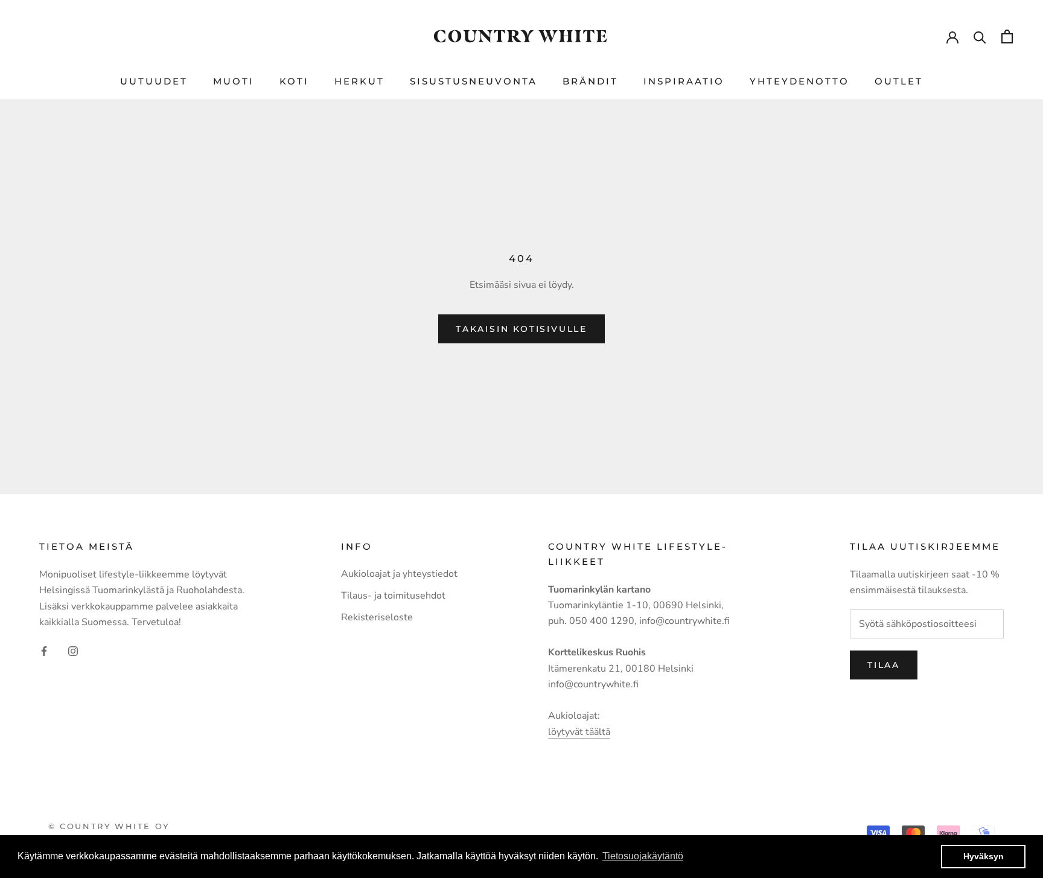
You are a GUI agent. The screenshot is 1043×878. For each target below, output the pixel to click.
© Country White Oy (109, 826)
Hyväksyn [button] (983, 856)
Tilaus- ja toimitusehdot (393, 595)
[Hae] (980, 36)
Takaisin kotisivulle (521, 328)
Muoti (233, 81)
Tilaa (883, 665)
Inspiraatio (683, 81)
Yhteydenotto (799, 81)
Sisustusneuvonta (473, 81)
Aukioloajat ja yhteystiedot (399, 574)
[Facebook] (44, 650)
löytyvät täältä (579, 732)
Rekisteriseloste (377, 617)
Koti (294, 81)
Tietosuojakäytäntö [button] (642, 856)
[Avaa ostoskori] (1007, 36)
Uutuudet (154, 81)
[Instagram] (73, 650)
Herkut (359, 81)
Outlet (899, 81)
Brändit (590, 81)
